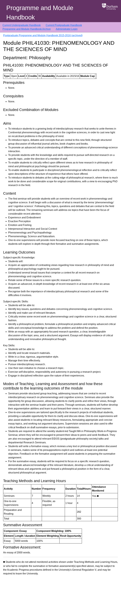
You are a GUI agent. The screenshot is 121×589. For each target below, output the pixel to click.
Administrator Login (67, 29)
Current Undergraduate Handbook (22, 25)
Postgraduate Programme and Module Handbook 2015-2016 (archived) (43, 35)
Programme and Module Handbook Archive (27, 29)
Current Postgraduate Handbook (64, 25)
